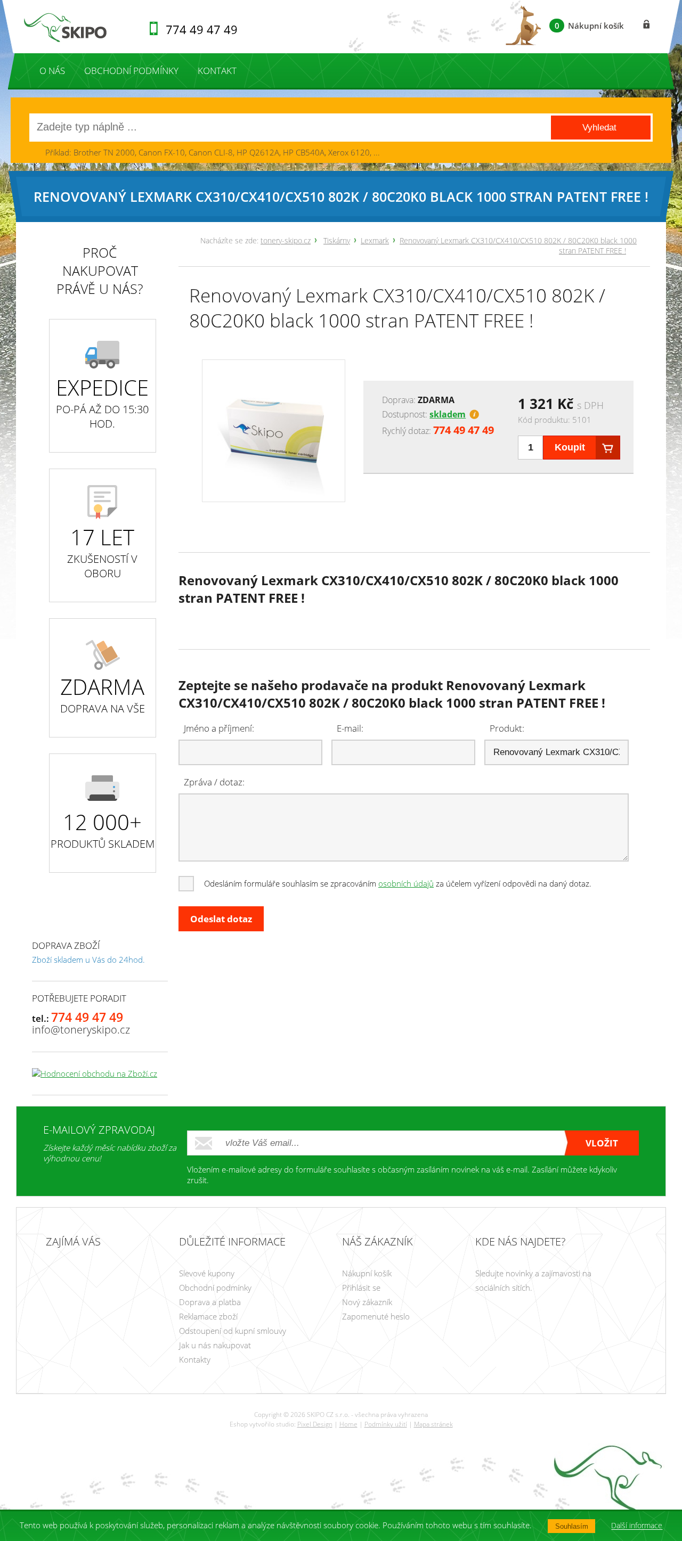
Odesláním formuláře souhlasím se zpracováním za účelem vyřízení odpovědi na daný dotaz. (397, 883)
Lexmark (375, 240)
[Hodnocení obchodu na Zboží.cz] (94, 1073)
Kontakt (217, 70)
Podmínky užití (385, 1424)
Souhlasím (571, 1526)
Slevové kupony (206, 1273)
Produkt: (507, 728)
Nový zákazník (367, 1302)
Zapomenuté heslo (376, 1316)
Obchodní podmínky (131, 70)
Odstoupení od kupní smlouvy (232, 1330)
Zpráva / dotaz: (214, 782)
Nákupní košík (367, 1273)
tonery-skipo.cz (286, 240)
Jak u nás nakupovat (215, 1345)
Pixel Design (314, 1424)
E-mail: (350, 728)
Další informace (636, 1526)
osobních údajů (406, 883)
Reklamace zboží (208, 1316)
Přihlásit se (361, 1287)
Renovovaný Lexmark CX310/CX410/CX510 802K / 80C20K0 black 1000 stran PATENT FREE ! (397, 308)
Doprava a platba (210, 1302)
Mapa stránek (433, 1424)
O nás (52, 70)
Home (348, 1424)
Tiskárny (336, 240)
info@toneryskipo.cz (81, 1029)
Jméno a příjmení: (219, 728)
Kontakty (194, 1359)
